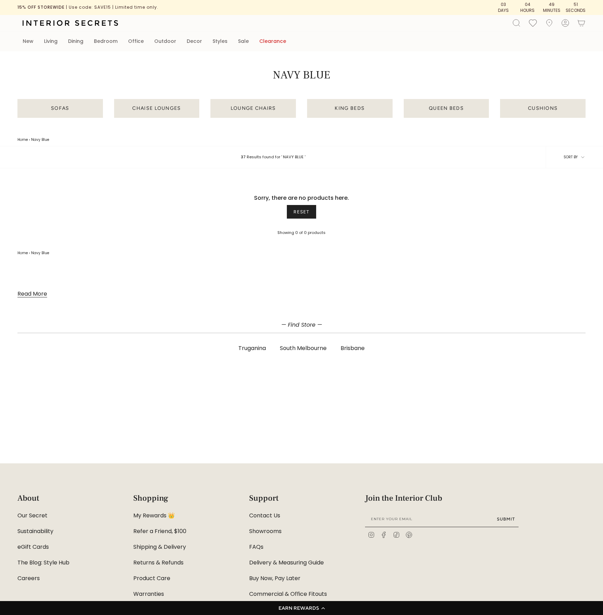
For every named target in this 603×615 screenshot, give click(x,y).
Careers (28, 578)
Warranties (148, 594)
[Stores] (549, 23)
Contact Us (264, 515)
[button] (301, 608)
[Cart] (581, 23)
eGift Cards (33, 547)
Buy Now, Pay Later (274, 578)
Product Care (151, 578)
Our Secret (32, 515)
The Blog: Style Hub (43, 563)
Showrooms (265, 531)
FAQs (256, 547)
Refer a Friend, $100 (159, 531)
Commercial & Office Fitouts (288, 594)
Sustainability (35, 531)
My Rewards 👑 (154, 515)
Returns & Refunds (158, 563)
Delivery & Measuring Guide (286, 563)
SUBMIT (506, 519)
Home (22, 139)
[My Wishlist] (532, 23)
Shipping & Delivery (159, 547)
